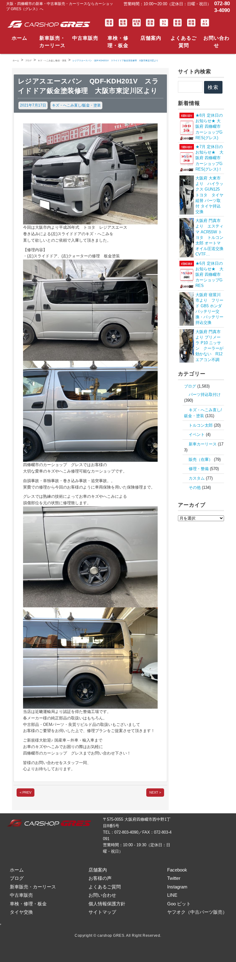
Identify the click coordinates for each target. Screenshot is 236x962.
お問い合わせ (216, 41)
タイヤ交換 (21, 912)
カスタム (197, 478)
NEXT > (155, 792)
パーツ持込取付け (205, 394)
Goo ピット (179, 903)
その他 (195, 487)
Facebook (177, 869)
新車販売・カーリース (52, 41)
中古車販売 (85, 38)
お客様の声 (100, 878)
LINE (172, 895)
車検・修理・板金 (118, 41)
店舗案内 (150, 38)
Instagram (177, 886)
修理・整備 (199, 468)
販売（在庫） (201, 459)
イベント (197, 434)
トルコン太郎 (201, 425)
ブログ (190, 386)
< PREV (25, 792)
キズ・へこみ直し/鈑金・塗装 (76, 105)
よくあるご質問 (184, 41)
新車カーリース (203, 444)
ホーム (19, 38)
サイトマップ (102, 912)
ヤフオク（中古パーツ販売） (197, 912)
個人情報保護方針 (106, 903)
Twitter (173, 878)
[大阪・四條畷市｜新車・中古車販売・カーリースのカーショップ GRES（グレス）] (50, 24)
